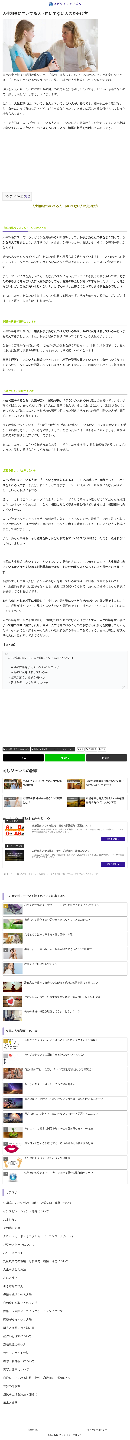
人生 (82, 749)
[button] (106, 757)
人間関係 (92, 749)
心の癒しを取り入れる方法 (17, 749)
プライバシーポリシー (96, 1429)
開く (27, 196)
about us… (33, 1429)
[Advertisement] (65, 157)
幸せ (103, 749)
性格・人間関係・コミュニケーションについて (54, 749)
